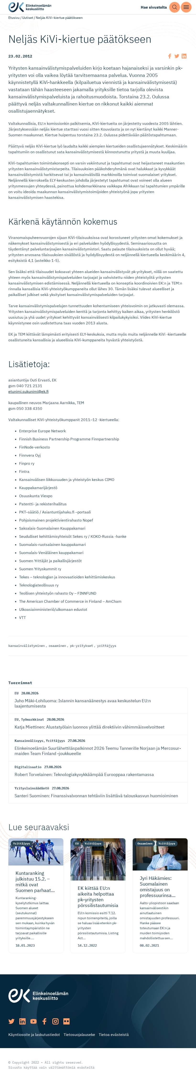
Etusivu (14, 18)
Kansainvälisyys (29, 741)
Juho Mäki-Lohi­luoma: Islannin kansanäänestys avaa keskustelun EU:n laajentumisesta (83, 703)
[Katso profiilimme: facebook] (44, 1021)
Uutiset (27, 18)
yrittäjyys (106, 646)
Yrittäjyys (55, 741)
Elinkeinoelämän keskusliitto (29, 7)
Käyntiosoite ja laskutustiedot (34, 1034)
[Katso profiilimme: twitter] (11, 1021)
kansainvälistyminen (26, 646)
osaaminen (57, 646)
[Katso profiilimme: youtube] (33, 1021)
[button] (174, 7)
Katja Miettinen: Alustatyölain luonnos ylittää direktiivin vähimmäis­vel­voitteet (89, 727)
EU (16, 693)
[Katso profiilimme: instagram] (55, 1021)
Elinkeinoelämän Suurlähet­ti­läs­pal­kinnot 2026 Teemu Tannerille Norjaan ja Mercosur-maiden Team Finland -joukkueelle (98, 750)
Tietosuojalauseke (79, 1034)
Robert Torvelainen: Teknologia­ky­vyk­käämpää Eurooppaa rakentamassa (84, 774)
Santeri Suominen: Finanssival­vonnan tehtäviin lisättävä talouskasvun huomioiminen (96, 795)
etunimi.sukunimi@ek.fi (28, 391)
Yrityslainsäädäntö (32, 788)
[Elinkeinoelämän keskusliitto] (38, 995)
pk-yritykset (81, 646)
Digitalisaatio (28, 767)
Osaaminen (144, 843)
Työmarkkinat (32, 719)
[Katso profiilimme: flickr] (66, 1021)
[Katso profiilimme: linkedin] (22, 1021)
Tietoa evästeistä (114, 1034)
